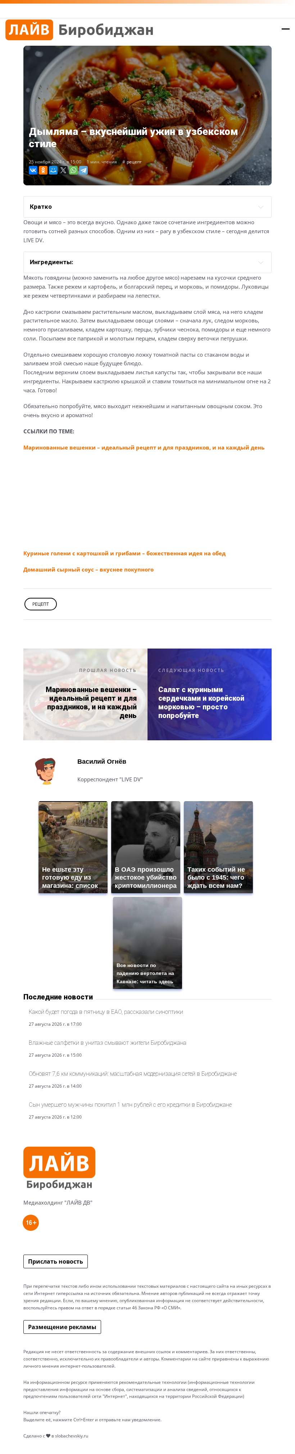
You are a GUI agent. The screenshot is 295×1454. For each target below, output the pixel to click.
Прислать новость (55, 1261)
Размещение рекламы (62, 1327)
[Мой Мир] (53, 170)
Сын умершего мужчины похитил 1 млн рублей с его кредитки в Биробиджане (130, 1104)
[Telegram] (83, 170)
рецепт (134, 162)
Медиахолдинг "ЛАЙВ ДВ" (57, 1202)
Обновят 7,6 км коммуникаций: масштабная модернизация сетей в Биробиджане (133, 1073)
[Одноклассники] (43, 170)
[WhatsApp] (73, 170)
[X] (63, 170)
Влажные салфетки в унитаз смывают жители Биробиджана (107, 1042)
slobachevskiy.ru (71, 1436)
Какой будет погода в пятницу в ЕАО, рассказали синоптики (106, 1011)
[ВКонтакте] (33, 170)
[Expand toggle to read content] (261, 262)
